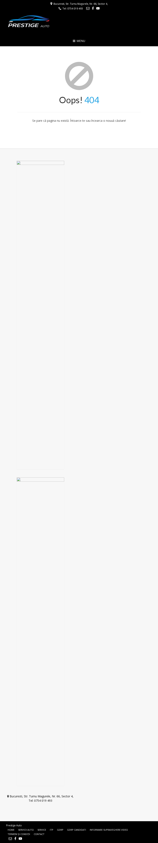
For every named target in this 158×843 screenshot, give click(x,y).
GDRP (60, 829)
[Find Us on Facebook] (93, 8)
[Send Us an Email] (87, 8)
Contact (39, 834)
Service (41, 829)
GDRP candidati (76, 829)
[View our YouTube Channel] (98, 8)
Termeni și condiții (19, 834)
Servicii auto (26, 829)
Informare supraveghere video (109, 829)
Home (11, 829)
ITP (51, 829)
